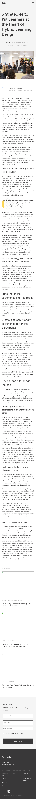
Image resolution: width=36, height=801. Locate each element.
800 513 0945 (5, 762)
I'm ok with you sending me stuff (15, 733)
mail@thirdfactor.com (8, 765)
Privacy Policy (6, 795)
